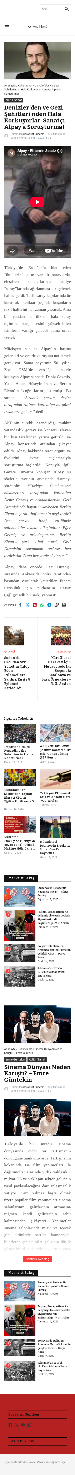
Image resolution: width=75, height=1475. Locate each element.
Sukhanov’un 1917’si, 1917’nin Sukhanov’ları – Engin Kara (52, 972)
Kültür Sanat (25, 85)
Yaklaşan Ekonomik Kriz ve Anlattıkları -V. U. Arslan (55, 797)
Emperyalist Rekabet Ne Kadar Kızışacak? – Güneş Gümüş (53, 892)
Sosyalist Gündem (33, 134)
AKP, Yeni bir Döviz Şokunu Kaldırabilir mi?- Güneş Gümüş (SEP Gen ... (55, 751)
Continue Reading (37, 1259)
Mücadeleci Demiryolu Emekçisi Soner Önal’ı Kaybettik (55, 847)
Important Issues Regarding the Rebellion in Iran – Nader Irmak (18, 752)
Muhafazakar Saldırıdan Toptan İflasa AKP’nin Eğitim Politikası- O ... (19, 797)
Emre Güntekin (15, 1059)
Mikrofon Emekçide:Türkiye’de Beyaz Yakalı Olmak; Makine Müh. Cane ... (20, 842)
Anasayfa (10, 85)
